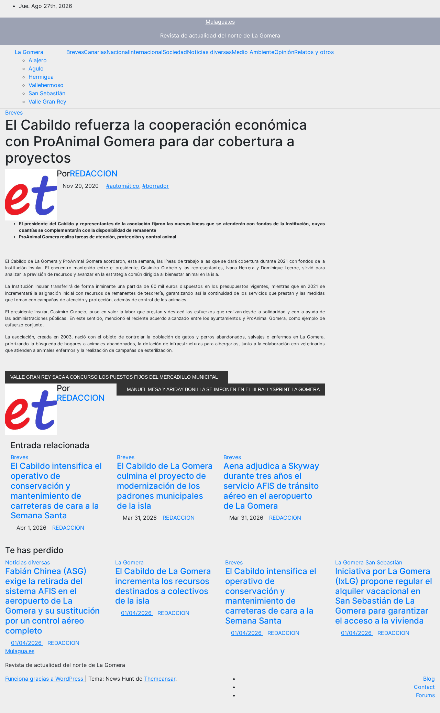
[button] (424, 76)
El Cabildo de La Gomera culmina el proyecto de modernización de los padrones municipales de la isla (165, 485)
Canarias (95, 51)
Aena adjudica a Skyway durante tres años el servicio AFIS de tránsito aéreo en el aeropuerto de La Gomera (271, 485)
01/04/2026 (27, 642)
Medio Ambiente (253, 51)
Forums (425, 695)
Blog (429, 678)
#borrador (155, 185)
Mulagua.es (220, 21)
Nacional (118, 51)
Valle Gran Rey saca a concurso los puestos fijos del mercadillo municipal (114, 377)
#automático (122, 185)
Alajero (38, 60)
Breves (75, 51)
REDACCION (94, 174)
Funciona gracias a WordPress (45, 678)
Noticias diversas (209, 51)
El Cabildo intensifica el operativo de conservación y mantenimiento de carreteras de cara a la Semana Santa (56, 490)
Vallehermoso (46, 85)
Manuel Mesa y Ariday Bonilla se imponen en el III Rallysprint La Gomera (222, 389)
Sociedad (175, 51)
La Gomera (29, 51)
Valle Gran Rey (47, 101)
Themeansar (159, 678)
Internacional (146, 51)
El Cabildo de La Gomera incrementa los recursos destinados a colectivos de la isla (163, 586)
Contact (424, 686)
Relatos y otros (314, 51)
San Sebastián (47, 93)
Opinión (284, 51)
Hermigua (41, 76)
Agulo (36, 68)
